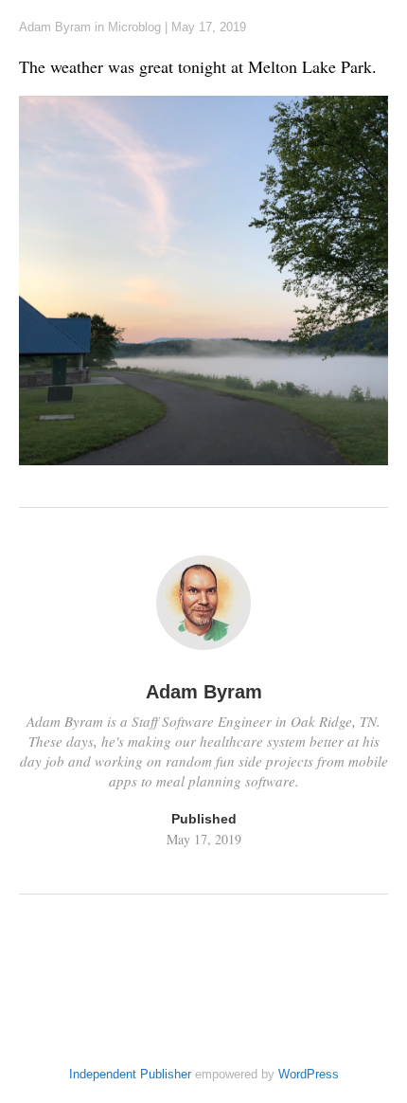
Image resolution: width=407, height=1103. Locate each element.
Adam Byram (55, 27)
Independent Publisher (130, 1074)
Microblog (134, 27)
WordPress (308, 1074)
